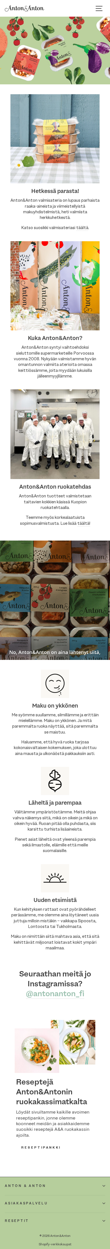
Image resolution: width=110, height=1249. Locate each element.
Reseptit (17, 1221)
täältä (82, 228)
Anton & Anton (25, 1186)
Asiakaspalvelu (26, 1203)
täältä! (83, 523)
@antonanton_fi (55, 994)
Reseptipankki (41, 1147)
